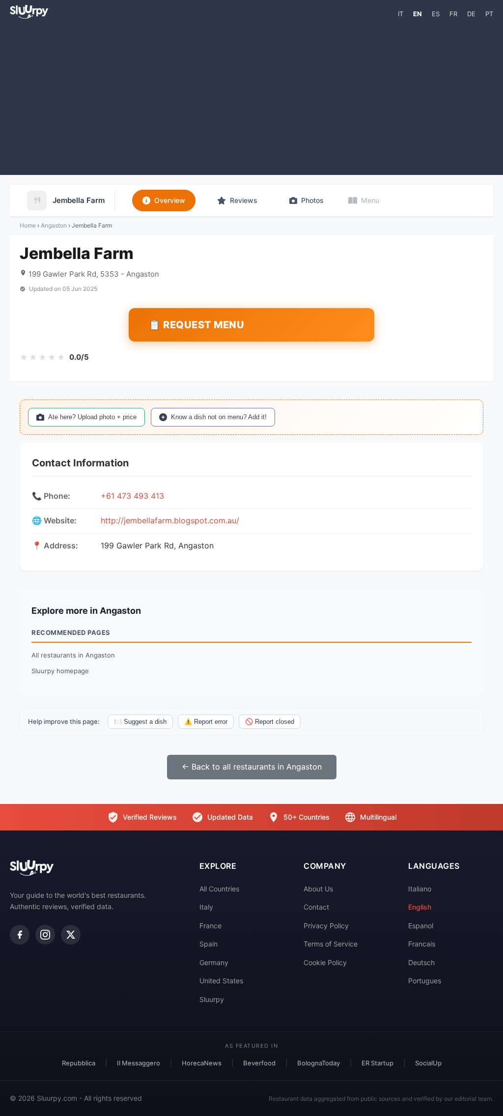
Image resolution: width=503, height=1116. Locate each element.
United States (221, 980)
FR (453, 14)
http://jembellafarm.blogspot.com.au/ (170, 520)
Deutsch (421, 962)
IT (400, 14)
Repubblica (78, 1063)
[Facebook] (19, 934)
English (419, 907)
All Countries (219, 889)
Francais (421, 944)
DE (471, 14)
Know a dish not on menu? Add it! (219, 417)
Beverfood (259, 1063)
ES (436, 14)
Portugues (424, 980)
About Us (318, 889)
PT (489, 14)
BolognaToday (318, 1063)
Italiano (419, 889)
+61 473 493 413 (132, 496)
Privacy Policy (326, 925)
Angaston (54, 225)
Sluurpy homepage (60, 671)
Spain (208, 944)
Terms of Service (331, 944)
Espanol (420, 925)
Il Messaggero (138, 1063)
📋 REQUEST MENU (196, 325)
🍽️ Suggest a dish (140, 721)
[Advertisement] (251, 96)
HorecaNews (202, 1063)
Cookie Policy (325, 962)
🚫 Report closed (269, 721)
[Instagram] (45, 934)
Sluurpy (211, 999)
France (210, 925)
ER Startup (377, 1063)
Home (28, 225)
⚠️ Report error (205, 721)
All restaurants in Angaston (73, 655)
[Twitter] (71, 934)
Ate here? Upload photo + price (92, 417)
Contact (316, 907)
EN (417, 14)
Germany (213, 962)
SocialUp (428, 1063)
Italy (206, 907)
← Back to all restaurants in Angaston (252, 767)
